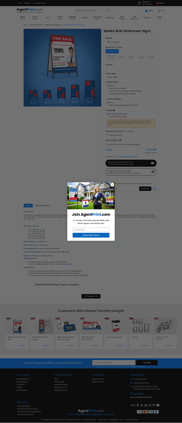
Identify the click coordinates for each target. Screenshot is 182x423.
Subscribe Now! (91, 235)
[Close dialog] (112, 184)
